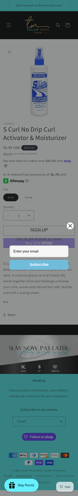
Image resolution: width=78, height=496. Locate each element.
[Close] (70, 226)
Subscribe (39, 264)
